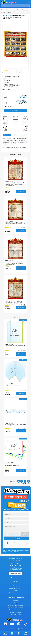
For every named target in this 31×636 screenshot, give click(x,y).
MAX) (20, 569)
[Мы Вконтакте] (19, 624)
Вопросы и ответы (15, 612)
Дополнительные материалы (15, 607)
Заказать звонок (7, 73)
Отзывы (16, 135)
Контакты (15, 581)
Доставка (15, 600)
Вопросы (24, 135)
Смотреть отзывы (20, 70)
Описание (7, 135)
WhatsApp (15, 569)
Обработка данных (15, 614)
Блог (15, 590)
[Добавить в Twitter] (25, 481)
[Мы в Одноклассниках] (5, 624)
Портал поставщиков (15, 593)
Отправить (16, 538)
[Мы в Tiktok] (25, 624)
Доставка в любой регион (25, 122)
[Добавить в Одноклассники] (28, 481)
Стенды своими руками (15, 605)
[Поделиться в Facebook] (21, 481)
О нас (15, 583)
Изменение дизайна (15, 610)
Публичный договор (15, 588)
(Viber (11, 569)
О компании (15, 578)
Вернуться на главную (24, 483)
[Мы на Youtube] (12, 624)
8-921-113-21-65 (15, 566)
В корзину (21, 191)
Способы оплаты (15, 603)
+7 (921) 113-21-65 (15, 568)
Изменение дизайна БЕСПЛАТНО (6, 122)
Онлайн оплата (6, 130)
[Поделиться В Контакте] (18, 481)
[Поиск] (29, 6)
